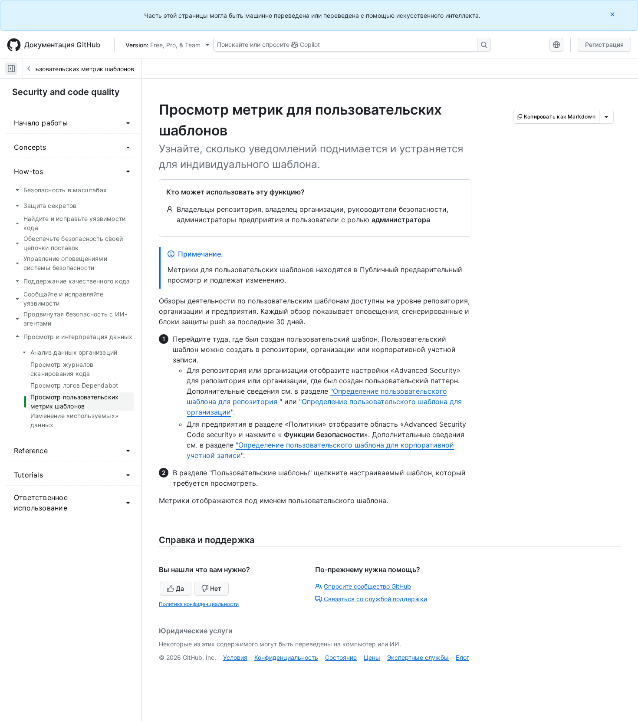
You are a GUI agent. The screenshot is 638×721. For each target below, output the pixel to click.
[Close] (613, 14)
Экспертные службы (418, 657)
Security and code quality (66, 92)
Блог (462, 657)
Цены (372, 657)
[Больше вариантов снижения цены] (606, 117)
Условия (235, 657)
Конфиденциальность (286, 657)
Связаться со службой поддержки (375, 598)
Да (180, 588)
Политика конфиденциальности (199, 604)
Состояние (341, 657)
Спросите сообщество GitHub (367, 586)
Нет (215, 588)
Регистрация (604, 44)
